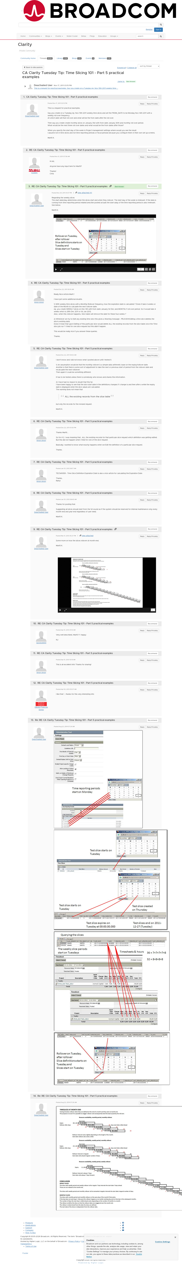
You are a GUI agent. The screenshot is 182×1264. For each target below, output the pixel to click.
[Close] (175, 1237)
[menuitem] (150, 29)
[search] (160, 36)
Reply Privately (152, 104)
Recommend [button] (152, 97)
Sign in (158, 30)
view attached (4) (85, 193)
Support (28, 1228)
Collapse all (132, 68)
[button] (160, 25)
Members (104, 58)
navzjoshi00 (41, 643)
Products (29, 1223)
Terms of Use (30, 1246)
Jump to (126, 81)
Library (62, 58)
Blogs (76, 58)
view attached (87, 536)
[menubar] (150, 29)
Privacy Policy (74, 1241)
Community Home (28, 58)
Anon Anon (39, 302)
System (34, 173)
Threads (46, 58)
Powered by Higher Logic (91, 1263)
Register (149, 29)
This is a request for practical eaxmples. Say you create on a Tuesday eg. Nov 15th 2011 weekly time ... (76, 88)
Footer (25, 1253)
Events (90, 58)
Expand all (121, 68)
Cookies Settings (162, 1242)
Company (29, 1230)
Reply (142, 104)
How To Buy (30, 1233)
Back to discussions (34, 67)
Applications (30, 1225)
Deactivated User (32, 116)
